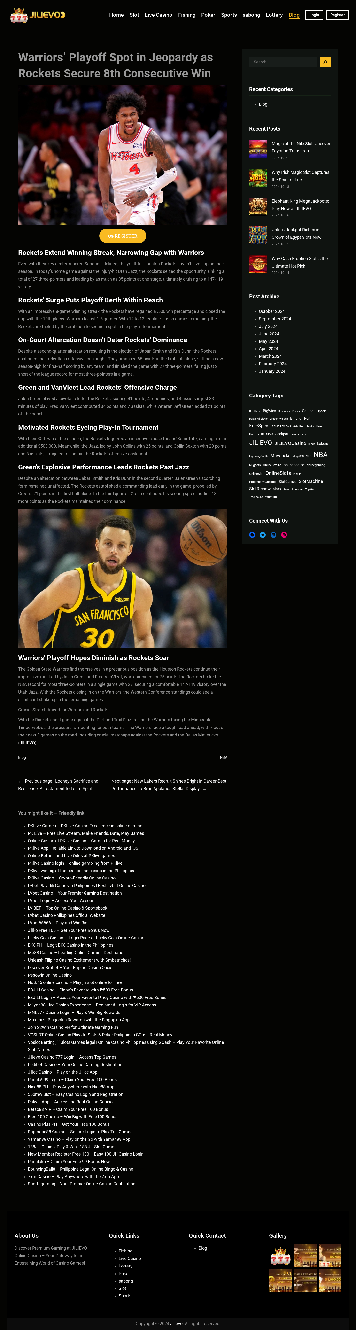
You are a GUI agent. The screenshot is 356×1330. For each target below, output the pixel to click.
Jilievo (176, 1323)
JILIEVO (27, 742)
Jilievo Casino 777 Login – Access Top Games (72, 1057)
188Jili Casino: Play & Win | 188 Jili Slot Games (72, 1146)
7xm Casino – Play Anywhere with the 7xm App (73, 1176)
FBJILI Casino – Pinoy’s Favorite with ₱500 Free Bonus (80, 990)
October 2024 (272, 311)
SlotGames (288, 481)
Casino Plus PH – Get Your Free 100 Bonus (68, 1124)
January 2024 (272, 371)
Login (314, 15)
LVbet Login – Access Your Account (62, 900)
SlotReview (260, 488)
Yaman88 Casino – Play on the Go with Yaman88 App (79, 1139)
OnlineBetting (272, 465)
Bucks (296, 411)
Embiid (295, 418)
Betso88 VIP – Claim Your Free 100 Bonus (68, 1109)
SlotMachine (311, 481)
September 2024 (275, 319)
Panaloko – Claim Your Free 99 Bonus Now (69, 1161)
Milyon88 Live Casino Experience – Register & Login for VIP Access (92, 1005)
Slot (122, 1288)
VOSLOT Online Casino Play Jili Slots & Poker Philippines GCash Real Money (100, 1034)
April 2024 (268, 348)
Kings (311, 444)
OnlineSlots (278, 473)
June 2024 (269, 334)
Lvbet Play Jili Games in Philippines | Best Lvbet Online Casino (87, 885)
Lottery (125, 1266)
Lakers (322, 444)
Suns (286, 489)
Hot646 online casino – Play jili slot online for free (75, 982)
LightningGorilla (258, 456)
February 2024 (273, 363)
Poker (124, 1273)
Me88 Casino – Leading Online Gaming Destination (77, 952)
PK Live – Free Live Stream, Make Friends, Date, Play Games (86, 833)
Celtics (307, 411)
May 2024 (268, 341)
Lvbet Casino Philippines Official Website (66, 915)
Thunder (297, 489)
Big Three (255, 411)
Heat (319, 426)
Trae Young (256, 497)
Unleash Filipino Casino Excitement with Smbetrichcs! (79, 960)
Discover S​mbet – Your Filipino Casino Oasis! (71, 967)
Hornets (254, 434)
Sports (125, 1295)
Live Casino (130, 1258)
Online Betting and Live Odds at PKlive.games (71, 855)
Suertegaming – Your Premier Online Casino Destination (81, 1183)
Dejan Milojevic (258, 418)
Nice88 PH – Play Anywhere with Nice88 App (71, 1087)
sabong (126, 1281)
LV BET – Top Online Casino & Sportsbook (67, 908)
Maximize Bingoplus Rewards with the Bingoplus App (79, 1019)
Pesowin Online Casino (50, 975)
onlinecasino (294, 465)
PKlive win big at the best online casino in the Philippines (81, 870)
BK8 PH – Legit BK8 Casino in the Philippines (70, 945)
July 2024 (268, 326)
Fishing (125, 1251)
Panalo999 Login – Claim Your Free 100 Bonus (72, 1079)
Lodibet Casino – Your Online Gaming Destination (75, 1064)
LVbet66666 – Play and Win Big (57, 922)
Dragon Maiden (279, 418)
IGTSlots (267, 434)
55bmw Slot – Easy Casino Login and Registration (75, 1094)
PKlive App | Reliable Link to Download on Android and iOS (83, 848)
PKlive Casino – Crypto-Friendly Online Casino (72, 878)
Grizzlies (298, 426)
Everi (306, 418)
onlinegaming (316, 465)
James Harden (299, 434)
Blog (22, 757)
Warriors (271, 497)
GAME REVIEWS (281, 426)
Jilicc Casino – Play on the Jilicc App (62, 1072)
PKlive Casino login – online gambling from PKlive (75, 863)
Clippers (321, 411)
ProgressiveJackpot (263, 481)
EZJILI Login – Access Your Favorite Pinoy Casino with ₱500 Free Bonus (97, 997)
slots (277, 489)
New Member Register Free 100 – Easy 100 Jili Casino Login (86, 1154)
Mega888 (298, 456)
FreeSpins (259, 425)
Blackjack (284, 411)
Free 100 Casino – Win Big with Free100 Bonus (72, 1116)
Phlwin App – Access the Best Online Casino (70, 1102)
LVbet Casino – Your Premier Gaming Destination (75, 893)
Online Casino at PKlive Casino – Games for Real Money (81, 841)
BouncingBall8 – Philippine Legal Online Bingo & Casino (80, 1169)
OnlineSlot (256, 473)
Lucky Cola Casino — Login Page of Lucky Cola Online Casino (86, 937)
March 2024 (270, 356)
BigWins (269, 411)
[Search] (325, 62)
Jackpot (281, 434)
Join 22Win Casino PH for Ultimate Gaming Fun (73, 1027)
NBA (223, 757)
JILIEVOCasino (290, 443)
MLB (308, 456)
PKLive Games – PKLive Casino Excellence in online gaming (85, 825)
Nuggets (255, 465)
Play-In (297, 473)
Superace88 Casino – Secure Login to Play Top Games (80, 1131)
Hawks (310, 426)
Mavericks (280, 455)
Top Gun (310, 489)
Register (337, 15)
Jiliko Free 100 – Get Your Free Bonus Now (69, 930)
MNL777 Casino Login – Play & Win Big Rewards (74, 1012)
